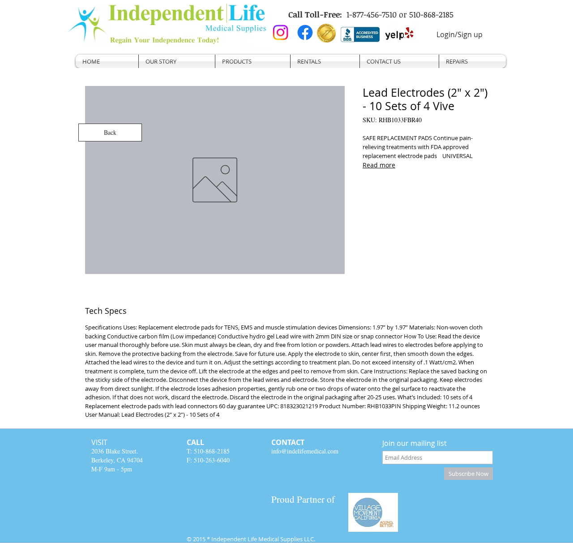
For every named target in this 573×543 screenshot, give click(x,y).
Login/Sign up (459, 34)
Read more (379, 165)
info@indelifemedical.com (304, 451)
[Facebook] (305, 32)
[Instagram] (280, 32)
